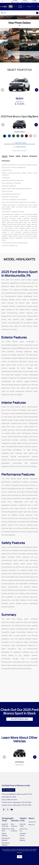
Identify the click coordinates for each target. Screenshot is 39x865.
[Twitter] (8, 809)
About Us (31, 824)
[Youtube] (12, 809)
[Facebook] (4, 809)
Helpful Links (23, 819)
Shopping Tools (6, 819)
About (31, 818)
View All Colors (20, 143)
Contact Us (9, 790)
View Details (19, 765)
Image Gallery (20, 147)
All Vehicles (15, 819)
